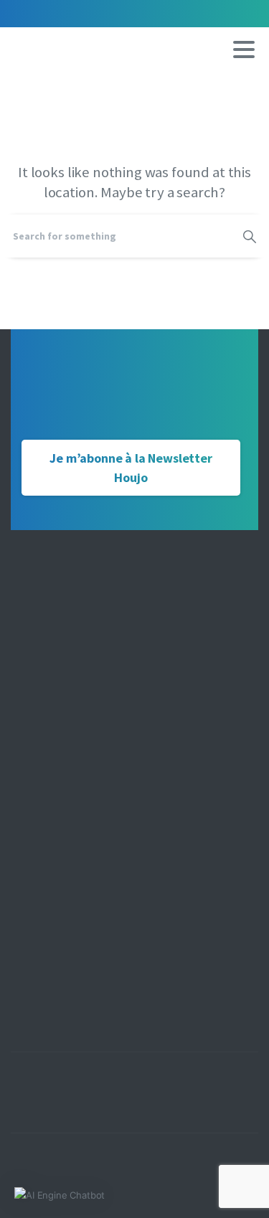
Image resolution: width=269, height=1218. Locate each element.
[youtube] (46, 13)
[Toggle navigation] (244, 49)
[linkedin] (68, 13)
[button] (59, 1195)
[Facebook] (25, 13)
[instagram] (89, 13)
